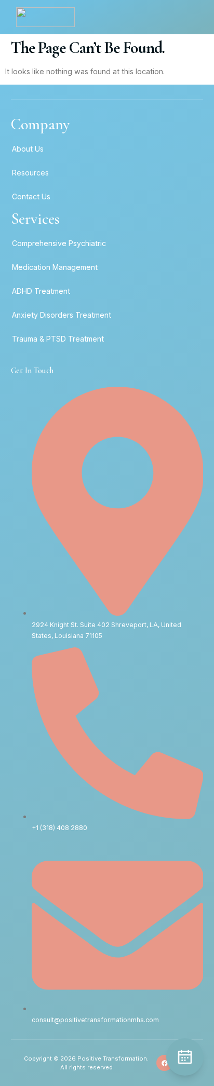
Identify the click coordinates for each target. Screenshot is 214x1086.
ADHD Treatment (41, 291)
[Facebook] (164, 1063)
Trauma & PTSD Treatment (58, 338)
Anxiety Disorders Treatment (61, 314)
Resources (30, 172)
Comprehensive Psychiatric (59, 243)
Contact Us (31, 196)
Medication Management (55, 267)
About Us (28, 148)
